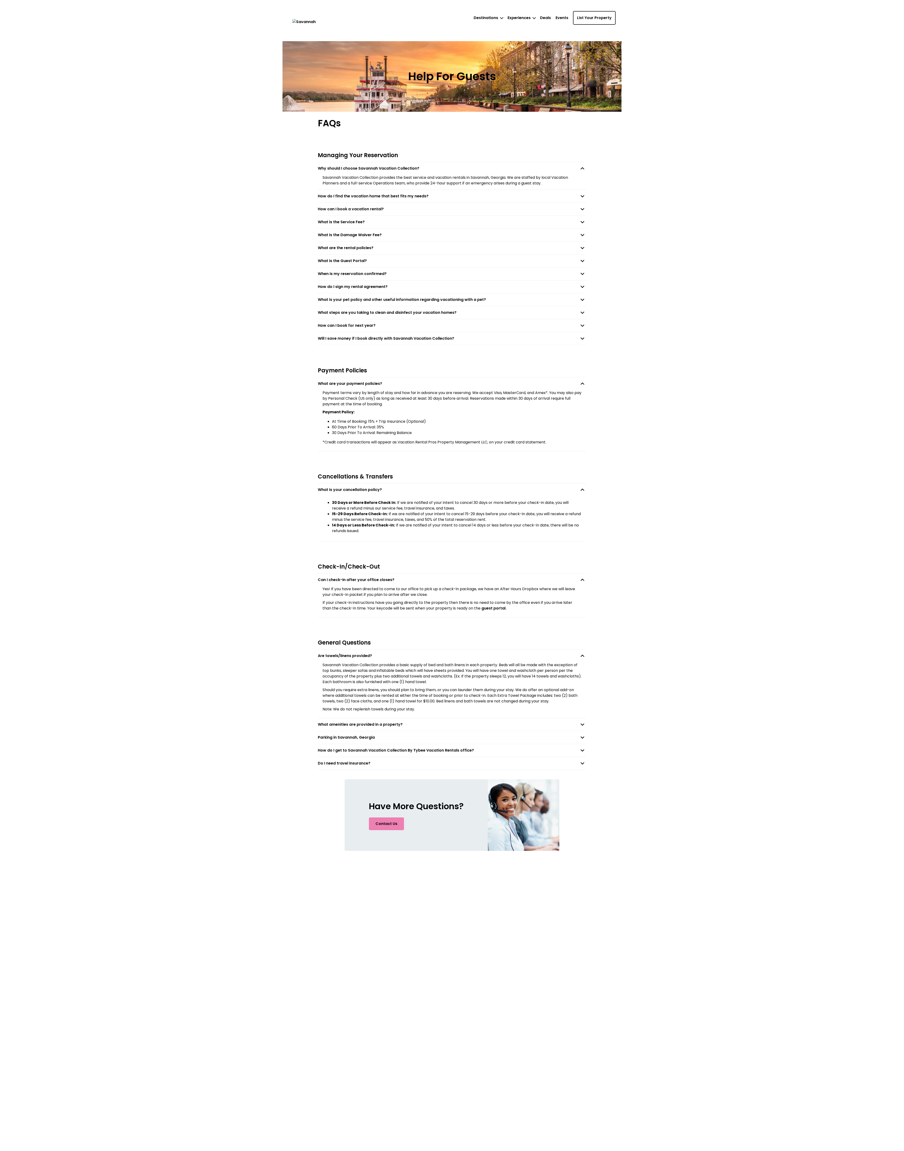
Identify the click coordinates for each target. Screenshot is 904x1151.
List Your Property (594, 17)
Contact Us (386, 823)
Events (562, 17)
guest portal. (493, 608)
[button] (452, 168)
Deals (545, 17)
